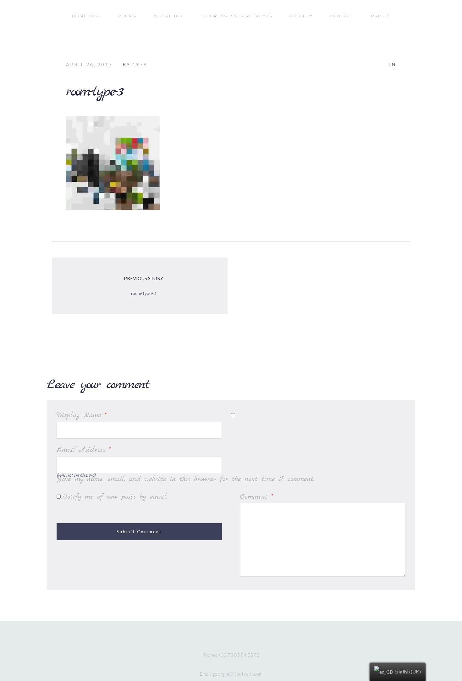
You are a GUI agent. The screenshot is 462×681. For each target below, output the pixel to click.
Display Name (82, 415)
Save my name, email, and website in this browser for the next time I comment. (185, 479)
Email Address (84, 450)
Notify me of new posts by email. (114, 496)
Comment (256, 496)
